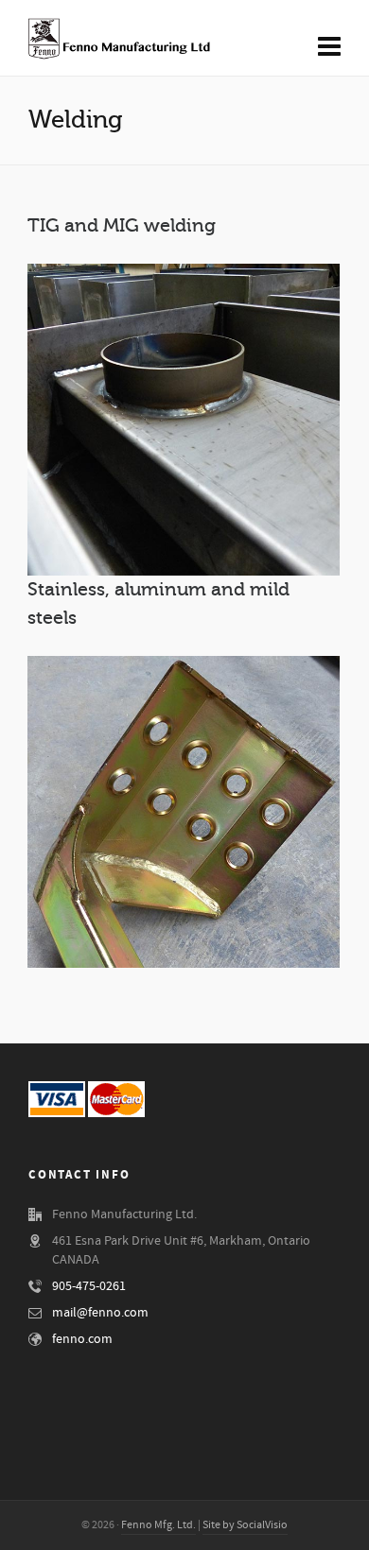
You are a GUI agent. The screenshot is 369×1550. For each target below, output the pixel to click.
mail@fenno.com (100, 1312)
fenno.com (82, 1339)
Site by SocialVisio (245, 1525)
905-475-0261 (89, 1286)
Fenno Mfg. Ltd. (158, 1525)
